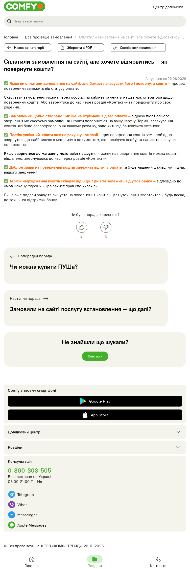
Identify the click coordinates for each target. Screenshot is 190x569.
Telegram (25, 494)
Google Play (100, 401)
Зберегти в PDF (79, 47)
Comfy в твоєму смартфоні (32, 390)
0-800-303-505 (29, 470)
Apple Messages (32, 525)
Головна (31, 565)
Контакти (117, 102)
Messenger (27, 514)
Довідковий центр (24, 431)
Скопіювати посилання (136, 46)
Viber (22, 504)
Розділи (15, 447)
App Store (100, 414)
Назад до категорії (29, 47)
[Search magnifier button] (9, 21)
